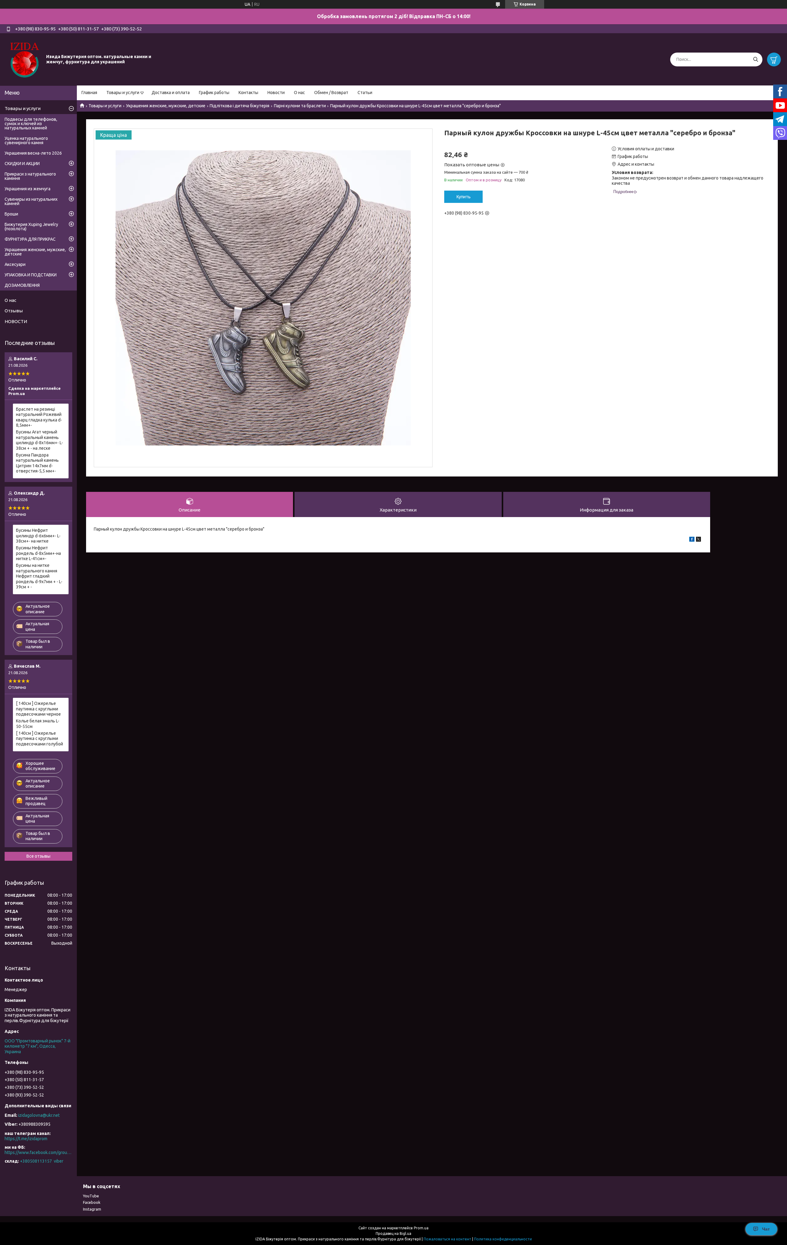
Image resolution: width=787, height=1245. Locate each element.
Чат (766, 1229)
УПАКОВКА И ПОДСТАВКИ (31, 274)
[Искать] (755, 59)
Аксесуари (15, 264)
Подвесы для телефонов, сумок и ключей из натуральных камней (31, 123)
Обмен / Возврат (331, 92)
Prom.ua (421, 1228)
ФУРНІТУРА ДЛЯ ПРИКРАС (30, 239)
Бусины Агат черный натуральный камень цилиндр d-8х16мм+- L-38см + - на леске (39, 440)
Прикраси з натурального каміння (30, 176)
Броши (11, 213)
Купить (464, 196)
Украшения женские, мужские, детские (165, 105)
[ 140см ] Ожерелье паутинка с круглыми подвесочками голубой (39, 738)
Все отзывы (38, 856)
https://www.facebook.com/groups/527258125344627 (38, 1152)
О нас (299, 92)
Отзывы (14, 310)
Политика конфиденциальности (503, 1239)
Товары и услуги (122, 92)
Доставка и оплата (171, 92)
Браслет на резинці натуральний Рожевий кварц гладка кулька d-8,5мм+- (39, 417)
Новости (276, 92)
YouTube (91, 1196)
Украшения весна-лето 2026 (33, 153)
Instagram (92, 1209)
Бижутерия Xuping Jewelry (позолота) (31, 226)
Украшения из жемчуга (27, 188)
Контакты (248, 92)
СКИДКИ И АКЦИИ (22, 163)
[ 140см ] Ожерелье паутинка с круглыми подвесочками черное (38, 709)
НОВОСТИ (16, 321)
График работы (214, 92)
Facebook (92, 1202)
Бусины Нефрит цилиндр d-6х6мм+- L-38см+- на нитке (38, 535)
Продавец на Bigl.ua (393, 1233)
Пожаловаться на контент (447, 1239)
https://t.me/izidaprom (26, 1138)
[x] (698, 540)
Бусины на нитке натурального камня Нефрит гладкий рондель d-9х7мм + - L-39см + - (39, 576)
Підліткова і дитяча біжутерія (239, 105)
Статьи (365, 92)
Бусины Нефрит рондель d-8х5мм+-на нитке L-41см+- (38, 553)
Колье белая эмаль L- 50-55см (37, 723)
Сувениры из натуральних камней (31, 201)
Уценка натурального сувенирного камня (26, 140)
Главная (89, 92)
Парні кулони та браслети (300, 105)
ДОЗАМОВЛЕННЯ (22, 285)
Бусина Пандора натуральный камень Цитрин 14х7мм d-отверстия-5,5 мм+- (37, 463)
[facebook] (691, 540)
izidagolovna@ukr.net (39, 1115)
